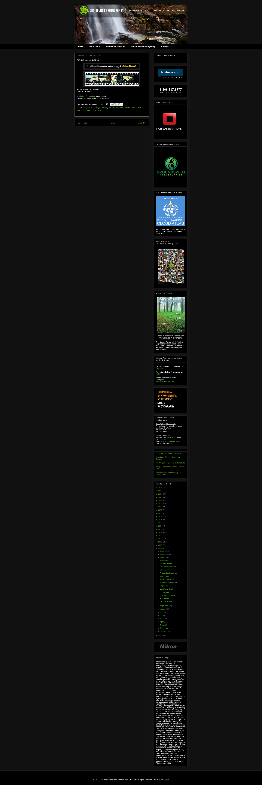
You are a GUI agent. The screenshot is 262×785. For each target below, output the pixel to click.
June (162, 615)
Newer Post (82, 123)
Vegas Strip (164, 586)
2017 (160, 516)
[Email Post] (107, 104)
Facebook (159, 368)
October (163, 557)
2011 (160, 536)
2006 (84, 108)
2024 (160, 494)
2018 (160, 513)
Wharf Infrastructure (167, 579)
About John (94, 46)
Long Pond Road (166, 589)
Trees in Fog (164, 576)
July (162, 612)
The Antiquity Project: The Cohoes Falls (170, 463)
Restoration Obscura (115, 46)
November (164, 554)
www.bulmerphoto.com (171, 441)
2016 (160, 520)
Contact (165, 46)
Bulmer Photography (88, 96)
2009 (160, 542)
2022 (160, 500)
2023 (160, 497)
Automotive (103, 108)
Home (80, 46)
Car (109, 108)
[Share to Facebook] (119, 104)
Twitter (158, 374)
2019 (160, 510)
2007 (160, 548)
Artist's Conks (165, 592)
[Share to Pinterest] (122, 104)
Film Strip (127, 108)
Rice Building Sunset (167, 595)
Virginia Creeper (166, 563)
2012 (160, 532)
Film (113, 108)
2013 (160, 529)
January (163, 631)
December (164, 551)
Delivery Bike (165, 570)
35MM (89, 108)
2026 (160, 488)
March (162, 625)
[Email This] (111, 104)
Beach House (165, 599)
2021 (160, 504)
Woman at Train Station (168, 583)
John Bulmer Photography (143, 46)
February (163, 628)
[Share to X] (116, 104)
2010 (160, 539)
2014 (160, 526)
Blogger (166, 780)
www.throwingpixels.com (165, 382)
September (164, 606)
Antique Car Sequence (168, 573)
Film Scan (119, 108)
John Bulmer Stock (94, 110)
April (162, 622)
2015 (160, 523)
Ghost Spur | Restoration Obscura (168, 453)
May (162, 619)
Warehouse (164, 560)
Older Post (142, 123)
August (163, 609)
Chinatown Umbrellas (168, 567)
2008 (160, 545)
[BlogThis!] (114, 104)
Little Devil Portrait (166, 602)
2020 (160, 507)
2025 (160, 491)
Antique (95, 108)
